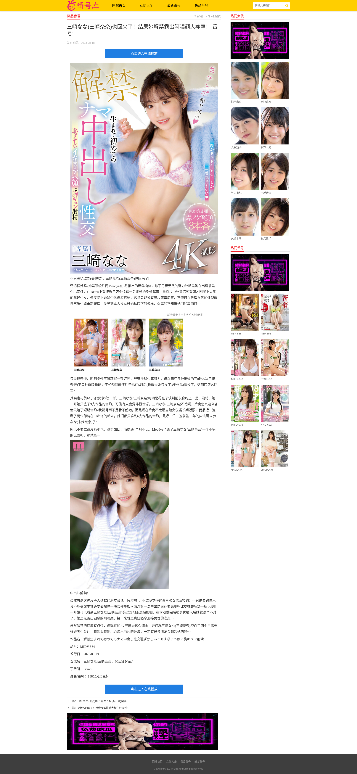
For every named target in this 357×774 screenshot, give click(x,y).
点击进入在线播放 (144, 53)
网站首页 (119, 5)
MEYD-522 (267, 470)
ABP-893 (266, 333)
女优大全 (146, 5)
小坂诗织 (266, 192)
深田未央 (236, 101)
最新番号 (174, 5)
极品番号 (201, 5)
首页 (207, 16)
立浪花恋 (266, 101)
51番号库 (83, 5)
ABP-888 (236, 333)
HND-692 (266, 424)
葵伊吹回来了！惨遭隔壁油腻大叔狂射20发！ (103, 707)
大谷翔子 (236, 147)
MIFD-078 (237, 379)
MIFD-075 (237, 424)
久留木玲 (236, 238)
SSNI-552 (266, 379)
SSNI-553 (236, 470)
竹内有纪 (236, 192)
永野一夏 (266, 147)
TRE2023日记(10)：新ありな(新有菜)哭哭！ (103, 701)
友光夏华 (266, 238)
